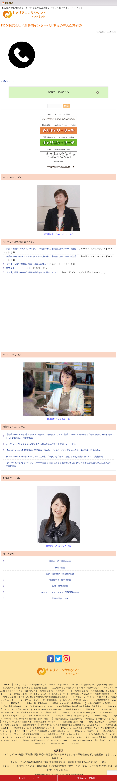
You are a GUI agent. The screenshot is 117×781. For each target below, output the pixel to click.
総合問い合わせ (57, 743)
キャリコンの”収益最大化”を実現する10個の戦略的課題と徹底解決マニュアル (41, 444)
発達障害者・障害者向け (60, 580)
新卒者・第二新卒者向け (60, 561)
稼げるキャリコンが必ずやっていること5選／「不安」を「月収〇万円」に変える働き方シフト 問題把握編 (54, 456)
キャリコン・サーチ (29, 778)
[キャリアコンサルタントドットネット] (24, 17)
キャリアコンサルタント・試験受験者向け (60, 592)
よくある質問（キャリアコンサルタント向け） (63, 734)
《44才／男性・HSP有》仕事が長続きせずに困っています (32, 272)
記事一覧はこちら (60, 598)
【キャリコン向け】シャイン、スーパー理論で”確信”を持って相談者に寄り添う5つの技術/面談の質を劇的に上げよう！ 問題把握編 (60, 464)
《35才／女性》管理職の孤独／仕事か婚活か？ (27, 264)
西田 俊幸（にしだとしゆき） (19, 268)
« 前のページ (7, 81)
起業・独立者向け (60, 586)
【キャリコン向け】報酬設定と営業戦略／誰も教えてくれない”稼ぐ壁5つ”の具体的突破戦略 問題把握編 (53, 450)
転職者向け (60, 567)
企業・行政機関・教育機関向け (60, 574)
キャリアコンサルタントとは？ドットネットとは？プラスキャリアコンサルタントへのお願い (58, 689)
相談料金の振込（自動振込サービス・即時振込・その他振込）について (84, 719)
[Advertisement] (58, 314)
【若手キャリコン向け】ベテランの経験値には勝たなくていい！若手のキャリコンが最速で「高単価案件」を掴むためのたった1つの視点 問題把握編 (60, 436)
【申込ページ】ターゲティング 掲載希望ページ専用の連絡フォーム (41, 731)
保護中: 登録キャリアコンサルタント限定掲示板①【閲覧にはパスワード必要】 (41, 248)
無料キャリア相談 (86, 778)
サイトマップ (75, 743)
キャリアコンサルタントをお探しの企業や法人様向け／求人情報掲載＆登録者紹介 (58, 695)
